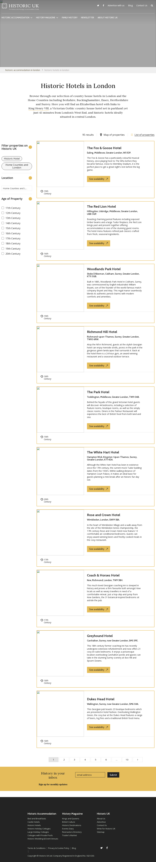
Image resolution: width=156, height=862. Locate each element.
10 (127, 759)
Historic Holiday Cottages (39, 828)
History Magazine (45, 17)
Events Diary (68, 828)
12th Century (12, 213)
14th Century (12, 223)
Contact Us (141, 5)
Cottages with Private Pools (40, 835)
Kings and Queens (70, 818)
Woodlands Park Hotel (104, 269)
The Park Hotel (98, 392)
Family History (69, 17)
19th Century (12, 248)
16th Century (12, 233)
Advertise (101, 822)
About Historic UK (108, 17)
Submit (113, 775)
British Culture (68, 822)
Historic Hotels (34, 825)
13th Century (12, 218)
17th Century (12, 238)
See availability (96, 179)
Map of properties (114, 134)
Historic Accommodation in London (22, 70)
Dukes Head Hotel (100, 699)
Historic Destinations (71, 825)
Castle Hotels (34, 822)
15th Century (12, 228)
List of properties (144, 134)
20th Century (12, 253)
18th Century (12, 243)
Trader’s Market (69, 835)
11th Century (12, 208)
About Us (101, 818)
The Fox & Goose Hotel (104, 148)
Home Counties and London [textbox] (17, 188)
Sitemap (101, 832)
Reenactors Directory (72, 832)
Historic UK (20, 7)
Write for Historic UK (106, 828)
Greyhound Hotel (100, 636)
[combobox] (17, 188)
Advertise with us (116, 5)
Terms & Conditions (37, 848)
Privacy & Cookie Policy (58, 848)
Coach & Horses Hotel (103, 575)
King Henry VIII (38, 108)
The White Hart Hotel (103, 452)
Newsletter (87, 17)
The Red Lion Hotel (101, 206)
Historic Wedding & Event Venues (43, 838)
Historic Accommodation (15, 17)
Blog (130, 5)
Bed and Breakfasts (37, 818)
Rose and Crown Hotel (103, 515)
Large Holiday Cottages (38, 832)
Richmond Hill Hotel (102, 332)
